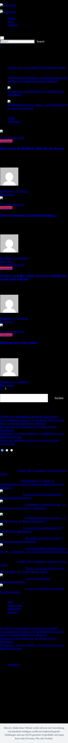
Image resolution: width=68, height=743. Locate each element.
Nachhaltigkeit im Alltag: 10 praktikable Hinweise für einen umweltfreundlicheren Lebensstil (37, 79)
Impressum (14, 608)
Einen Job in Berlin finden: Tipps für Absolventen (32, 148)
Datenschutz (15, 605)
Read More (6, 194)
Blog (10, 21)
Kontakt (12, 25)
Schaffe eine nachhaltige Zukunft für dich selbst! (36, 67)
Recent (4, 453)
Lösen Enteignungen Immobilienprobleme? (27, 215)
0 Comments (20, 191)
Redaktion (6, 191)
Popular (4, 457)
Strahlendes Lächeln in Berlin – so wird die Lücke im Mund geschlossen (33, 506)
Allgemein (6, 141)
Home (11, 18)
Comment (6, 460)
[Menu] (1, 9)
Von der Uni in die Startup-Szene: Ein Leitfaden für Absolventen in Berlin (32, 570)
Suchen (4, 392)
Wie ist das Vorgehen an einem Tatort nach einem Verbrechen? (30, 539)
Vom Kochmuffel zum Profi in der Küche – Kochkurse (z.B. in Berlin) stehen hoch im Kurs (34, 550)
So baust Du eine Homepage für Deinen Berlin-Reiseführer (30, 496)
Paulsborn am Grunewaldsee (18, 342)
